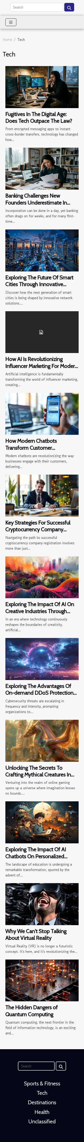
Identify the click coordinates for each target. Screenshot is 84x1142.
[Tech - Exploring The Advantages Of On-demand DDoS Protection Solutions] (42, 658)
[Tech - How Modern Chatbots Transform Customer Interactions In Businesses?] (42, 413)
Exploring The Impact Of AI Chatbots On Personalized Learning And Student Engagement (35, 859)
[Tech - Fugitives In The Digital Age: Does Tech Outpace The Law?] (42, 86)
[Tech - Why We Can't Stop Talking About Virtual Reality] (42, 903)
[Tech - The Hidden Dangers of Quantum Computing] (42, 979)
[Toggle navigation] (10, 22)
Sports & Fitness (42, 1083)
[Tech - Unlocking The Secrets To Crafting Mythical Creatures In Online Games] (42, 740)
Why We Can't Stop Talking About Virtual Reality (36, 934)
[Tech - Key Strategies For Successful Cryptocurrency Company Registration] (42, 495)
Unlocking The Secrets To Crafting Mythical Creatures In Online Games (38, 774)
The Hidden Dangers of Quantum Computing (31, 1010)
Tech (42, 1093)
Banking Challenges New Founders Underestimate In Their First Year (36, 202)
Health (42, 1112)
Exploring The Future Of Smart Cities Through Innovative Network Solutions (39, 284)
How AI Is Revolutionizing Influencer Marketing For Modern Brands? (41, 366)
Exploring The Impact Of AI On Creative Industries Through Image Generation (39, 611)
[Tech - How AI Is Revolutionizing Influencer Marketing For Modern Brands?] (42, 331)
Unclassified (42, 1121)
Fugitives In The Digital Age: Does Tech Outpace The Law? (38, 117)
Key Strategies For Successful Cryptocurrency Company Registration (37, 529)
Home (7, 39)
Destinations (42, 1102)
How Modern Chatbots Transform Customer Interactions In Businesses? (35, 448)
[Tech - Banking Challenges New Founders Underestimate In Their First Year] (42, 168)
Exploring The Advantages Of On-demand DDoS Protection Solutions (39, 693)
